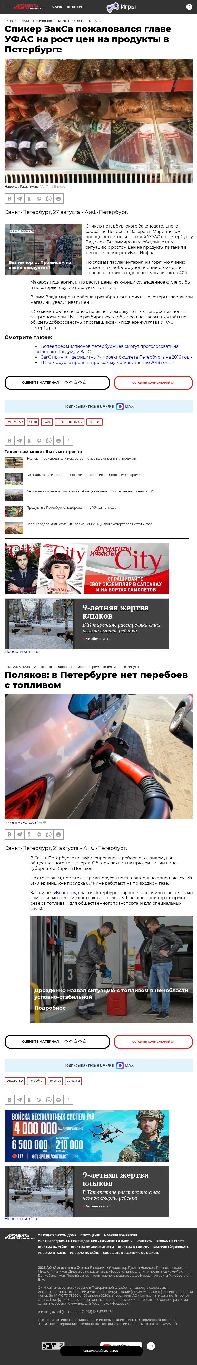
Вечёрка (65, 892)
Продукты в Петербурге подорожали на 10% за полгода (71, 508)
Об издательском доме (57, 1235)
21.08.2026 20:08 (17, 667)
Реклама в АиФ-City (133, 1247)
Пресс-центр (90, 1235)
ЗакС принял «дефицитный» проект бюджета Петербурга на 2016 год (115, 357)
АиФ (42, 822)
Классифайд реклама (171, 1247)
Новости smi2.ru (22, 651)
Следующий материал (101, 1351)
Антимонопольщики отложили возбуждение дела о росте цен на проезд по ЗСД (92, 491)
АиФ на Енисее (53, 186)
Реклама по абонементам (92, 1247)
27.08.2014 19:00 (17, 21)
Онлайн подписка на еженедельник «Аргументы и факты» (85, 1241)
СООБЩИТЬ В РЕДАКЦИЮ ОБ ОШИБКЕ (131, 1253)
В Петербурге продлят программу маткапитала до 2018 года (106, 362)
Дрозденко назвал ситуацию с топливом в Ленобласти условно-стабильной (111, 993)
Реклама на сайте (52, 1247)
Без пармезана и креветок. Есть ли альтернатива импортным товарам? (83, 475)
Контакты (144, 1241)
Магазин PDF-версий (120, 1235)
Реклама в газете (170, 1241)
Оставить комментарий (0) (153, 382)
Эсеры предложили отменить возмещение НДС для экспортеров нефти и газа (89, 524)
